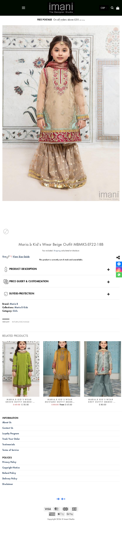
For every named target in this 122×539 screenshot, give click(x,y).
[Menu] (24, 8)
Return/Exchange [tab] (20, 322)
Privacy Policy (9, 462)
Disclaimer (7, 484)
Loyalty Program (10, 433)
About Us (7, 422)
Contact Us (7, 428)
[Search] (112, 8)
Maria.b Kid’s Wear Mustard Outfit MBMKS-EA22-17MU (60, 400)
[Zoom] (6, 231)
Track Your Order (11, 438)
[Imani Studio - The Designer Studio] (61, 8)
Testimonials (8, 444)
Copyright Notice (11, 467)
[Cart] (118, 7)
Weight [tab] (5, 322)
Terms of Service (10, 450)
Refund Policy (9, 473)
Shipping (57, 250)
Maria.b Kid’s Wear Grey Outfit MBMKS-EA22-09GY (100, 400)
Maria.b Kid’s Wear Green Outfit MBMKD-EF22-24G (19, 400)
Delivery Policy (9, 478)
